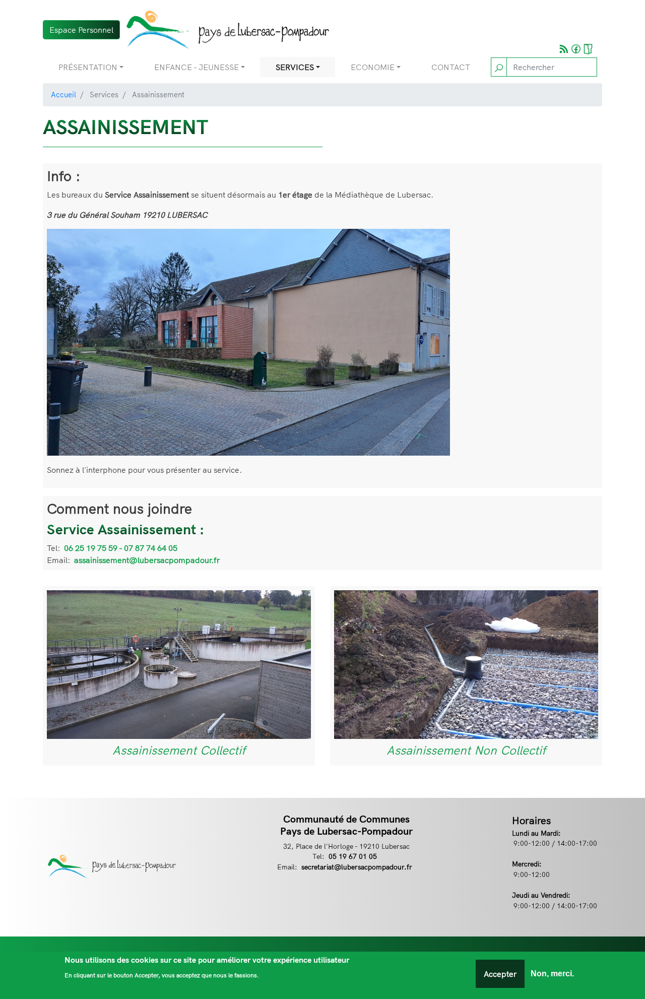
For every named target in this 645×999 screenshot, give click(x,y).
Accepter (500, 974)
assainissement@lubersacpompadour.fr (147, 560)
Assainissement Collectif (178, 750)
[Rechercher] (498, 67)
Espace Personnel (81, 30)
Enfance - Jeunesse (196, 67)
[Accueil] (224, 29)
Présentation (87, 67)
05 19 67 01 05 (353, 856)
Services (295, 67)
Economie (373, 67)
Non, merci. (552, 973)
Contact (450, 67)
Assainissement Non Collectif (466, 750)
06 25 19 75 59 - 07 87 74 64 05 (120, 548)
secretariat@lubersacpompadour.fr (356, 866)
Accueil (63, 94)
